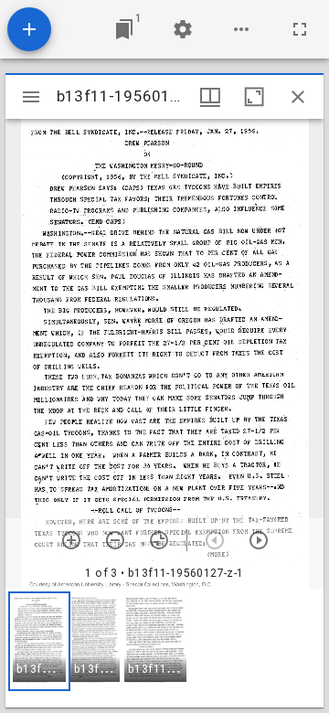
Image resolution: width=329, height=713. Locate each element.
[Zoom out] (115, 540)
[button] (39, 641)
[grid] (164, 648)
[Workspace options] (241, 29)
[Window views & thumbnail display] (210, 97)
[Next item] (259, 540)
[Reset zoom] (159, 540)
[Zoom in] (71, 540)
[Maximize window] (254, 97)
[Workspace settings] (183, 29)
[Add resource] (29, 29)
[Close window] (298, 97)
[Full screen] (300, 29)
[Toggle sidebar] (31, 97)
